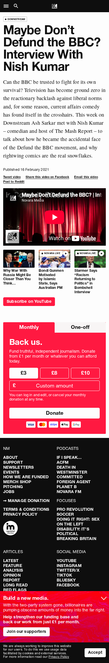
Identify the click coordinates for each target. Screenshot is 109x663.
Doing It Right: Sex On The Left (78, 522)
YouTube (67, 560)
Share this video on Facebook (47, 177)
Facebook (68, 585)
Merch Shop (17, 481)
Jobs (9, 491)
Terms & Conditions (26, 509)
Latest (11, 560)
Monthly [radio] (29, 327)
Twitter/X (68, 570)
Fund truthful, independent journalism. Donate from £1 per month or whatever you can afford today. (53, 356)
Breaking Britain (76, 538)
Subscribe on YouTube (29, 301)
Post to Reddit (14, 182)
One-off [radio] (80, 327)
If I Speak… (69, 457)
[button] (7, 6)
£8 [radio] (54, 373)
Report (11, 580)
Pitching (13, 486)
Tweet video (12, 177)
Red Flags (14, 590)
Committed (70, 476)
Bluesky (66, 580)
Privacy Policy (20, 514)
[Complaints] (10, 529)
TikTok (64, 575)
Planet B (67, 486)
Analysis (13, 570)
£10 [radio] (85, 373)
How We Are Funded (26, 476)
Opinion (12, 575)
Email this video (86, 177)
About (10, 457)
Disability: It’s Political (73, 531)
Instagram (69, 565)
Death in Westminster (72, 470)
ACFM (63, 462)
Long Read (15, 585)
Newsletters (18, 467)
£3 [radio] (23, 373)
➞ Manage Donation (26, 500)
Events (11, 472)
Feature (12, 565)
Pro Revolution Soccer (75, 512)
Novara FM (69, 491)
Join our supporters (26, 631)
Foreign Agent (74, 481)
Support (13, 462)
